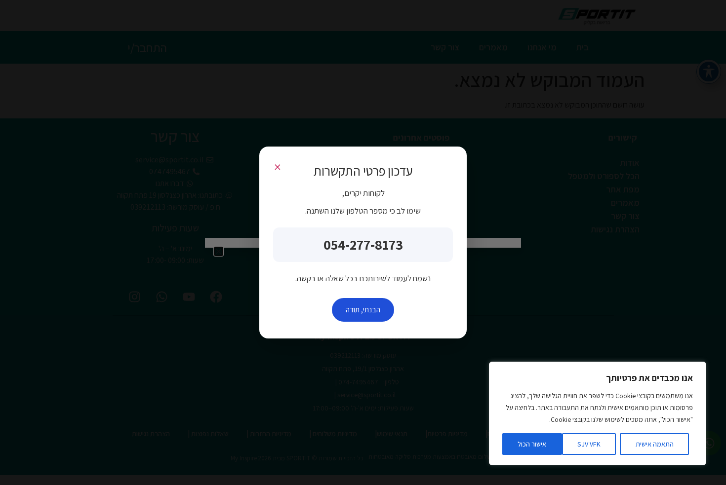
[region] (597, 413)
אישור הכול (532, 444)
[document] (363, 242)
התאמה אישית (655, 444)
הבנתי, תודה (363, 309)
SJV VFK (589, 444)
